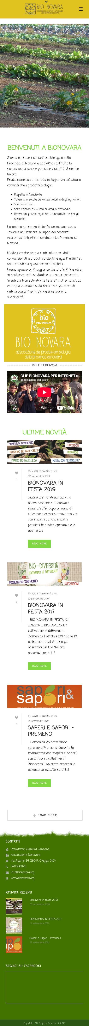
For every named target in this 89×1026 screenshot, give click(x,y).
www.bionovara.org (22, 878)
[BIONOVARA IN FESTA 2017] (44, 574)
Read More (39, 543)
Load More (47, 815)
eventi (45, 471)
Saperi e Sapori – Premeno (51, 731)
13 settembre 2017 (38, 599)
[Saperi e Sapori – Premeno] (44, 697)
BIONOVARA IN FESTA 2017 (45, 609)
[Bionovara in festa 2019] (44, 452)
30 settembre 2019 (39, 476)
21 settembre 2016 (38, 721)
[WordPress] (44, 9)
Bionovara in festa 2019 (45, 486)
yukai (34, 471)
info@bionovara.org (22, 872)
